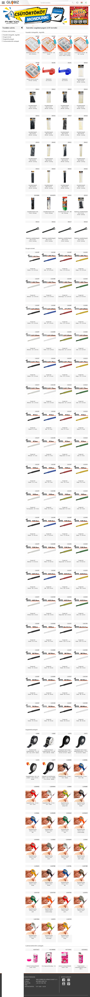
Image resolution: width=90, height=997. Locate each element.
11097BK (52, 866)
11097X (53, 919)
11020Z (85, 332)
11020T (37, 332)
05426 (86, 169)
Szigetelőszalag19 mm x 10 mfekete (81, 804)
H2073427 (36, 949)
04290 (37, 63)
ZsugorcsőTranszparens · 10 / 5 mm (33, 508)
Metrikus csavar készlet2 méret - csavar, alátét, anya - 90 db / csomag (64, 54)
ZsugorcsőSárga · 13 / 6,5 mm (81, 534)
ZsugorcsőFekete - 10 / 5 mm (32, 481)
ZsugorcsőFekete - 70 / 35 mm (32, 720)
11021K (53, 358)
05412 (53, 89)
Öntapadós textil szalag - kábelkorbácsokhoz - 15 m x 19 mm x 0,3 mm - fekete (65, 751)
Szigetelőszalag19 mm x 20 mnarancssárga (49, 910)
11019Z (85, 279)
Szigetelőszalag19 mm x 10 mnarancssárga (81, 831)
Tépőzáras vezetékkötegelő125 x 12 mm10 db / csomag (81, 213)
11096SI (53, 839)
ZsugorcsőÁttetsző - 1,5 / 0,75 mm (32, 295)
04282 (37, 36)
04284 (53, 36)
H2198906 (52, 949)
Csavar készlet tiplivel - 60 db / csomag (81, 53)
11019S (85, 252)
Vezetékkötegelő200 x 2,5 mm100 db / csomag (81, 186)
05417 (69, 116)
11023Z (85, 491)
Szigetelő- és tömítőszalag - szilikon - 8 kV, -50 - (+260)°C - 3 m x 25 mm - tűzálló (49, 778)
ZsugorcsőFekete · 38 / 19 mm (65, 667)
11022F (37, 411)
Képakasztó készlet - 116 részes (49, 53)
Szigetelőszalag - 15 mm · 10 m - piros (32, 803)
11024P (69, 517)
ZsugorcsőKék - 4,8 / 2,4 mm (48, 587)
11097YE (68, 919)
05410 (86, 63)
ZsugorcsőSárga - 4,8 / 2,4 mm (81, 587)
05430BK (36, 195)
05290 (53, 63)
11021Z (85, 385)
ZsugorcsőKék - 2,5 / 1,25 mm (48, 322)
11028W (53, 650)
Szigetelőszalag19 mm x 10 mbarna (49, 831)
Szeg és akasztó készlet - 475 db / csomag (33, 79)
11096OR (84, 813)
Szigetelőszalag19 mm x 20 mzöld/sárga (49, 937)
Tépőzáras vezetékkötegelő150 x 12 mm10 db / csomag (32, 240)
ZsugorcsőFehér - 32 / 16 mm (48, 667)
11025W (53, 597)
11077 (53, 760)
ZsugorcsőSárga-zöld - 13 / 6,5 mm (65, 561)
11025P (69, 570)
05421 (69, 142)
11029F (69, 650)
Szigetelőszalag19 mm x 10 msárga (32, 884)
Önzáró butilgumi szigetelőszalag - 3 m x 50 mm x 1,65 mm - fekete (48, 751)
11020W (53, 332)
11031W (85, 676)
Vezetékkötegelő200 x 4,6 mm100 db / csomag (81, 133)
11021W (53, 385)
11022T (37, 438)
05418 (86, 116)
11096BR (52, 813)
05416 (53, 116)
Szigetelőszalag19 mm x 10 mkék (32, 831)
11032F (37, 703)
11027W (85, 623)
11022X (69, 438)
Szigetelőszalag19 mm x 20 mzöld (32, 910)
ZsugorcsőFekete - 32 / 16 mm (32, 667)
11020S (85, 305)
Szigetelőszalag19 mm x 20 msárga (65, 937)
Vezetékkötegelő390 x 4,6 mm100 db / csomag (81, 160)
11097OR (52, 892)
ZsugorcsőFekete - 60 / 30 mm (65, 693)
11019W (53, 279)
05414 (86, 89)
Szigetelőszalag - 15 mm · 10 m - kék (81, 777)
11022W (53, 438)
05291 (69, 63)
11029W (85, 650)
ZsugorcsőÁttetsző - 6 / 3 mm (32, 455)
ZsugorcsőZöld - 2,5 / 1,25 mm (81, 348)
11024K (53, 517)
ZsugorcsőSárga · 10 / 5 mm (81, 481)
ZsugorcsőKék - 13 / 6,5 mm (49, 534)
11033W (85, 703)
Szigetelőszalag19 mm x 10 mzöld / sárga (81, 857)
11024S (85, 517)
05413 (69, 89)
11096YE (36, 866)
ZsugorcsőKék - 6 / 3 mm (48, 428)
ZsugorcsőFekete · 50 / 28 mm (32, 693)
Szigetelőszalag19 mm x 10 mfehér (65, 857)
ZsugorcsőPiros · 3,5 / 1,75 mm (65, 375)
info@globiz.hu (41, 981)
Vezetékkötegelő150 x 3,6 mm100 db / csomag (81, 107)
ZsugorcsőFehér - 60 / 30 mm (80, 693)
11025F (37, 570)
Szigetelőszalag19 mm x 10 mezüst (49, 857)
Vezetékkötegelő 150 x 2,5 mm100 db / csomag (49, 107)
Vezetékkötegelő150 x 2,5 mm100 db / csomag (65, 107)
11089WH (52, 786)
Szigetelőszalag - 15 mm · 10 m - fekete (65, 777)
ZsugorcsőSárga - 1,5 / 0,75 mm (81, 269)
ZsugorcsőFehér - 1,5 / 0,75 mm (49, 295)
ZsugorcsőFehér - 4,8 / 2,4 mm (49, 614)
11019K (53, 252)
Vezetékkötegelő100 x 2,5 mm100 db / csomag (81, 80)
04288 (69, 36)
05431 (69, 195)
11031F (69, 676)
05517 (69, 222)
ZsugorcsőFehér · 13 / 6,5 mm (48, 561)
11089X (69, 786)
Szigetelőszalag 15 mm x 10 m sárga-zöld (65, 804)
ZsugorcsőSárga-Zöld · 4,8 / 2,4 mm (65, 614)
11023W (53, 491)
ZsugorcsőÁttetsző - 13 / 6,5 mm (32, 561)
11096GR (68, 813)
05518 (86, 222)
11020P (69, 305)
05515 (37, 222)
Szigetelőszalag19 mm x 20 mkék (65, 884)
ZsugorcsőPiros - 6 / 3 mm (65, 428)
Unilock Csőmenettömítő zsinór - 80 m (33, 966)
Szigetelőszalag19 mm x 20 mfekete (49, 884)
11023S (85, 464)
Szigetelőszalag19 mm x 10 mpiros (32, 857)
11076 (37, 760)
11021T (37, 385)
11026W (53, 623)
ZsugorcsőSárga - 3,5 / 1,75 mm (81, 375)
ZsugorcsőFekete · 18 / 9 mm (32, 640)
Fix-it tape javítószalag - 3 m (49, 966)
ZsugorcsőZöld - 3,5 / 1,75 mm (81, 402)
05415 (37, 116)
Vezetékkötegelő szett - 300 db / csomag (65, 212)
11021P (69, 358)
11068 (37, 733)
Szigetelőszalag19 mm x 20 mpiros (65, 910)
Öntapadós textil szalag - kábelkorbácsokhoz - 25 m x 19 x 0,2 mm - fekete (81, 751)
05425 (69, 169)
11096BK (85, 786)
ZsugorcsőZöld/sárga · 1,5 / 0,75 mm (65, 295)
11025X (69, 597)
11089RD (36, 786)
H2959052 (85, 949)
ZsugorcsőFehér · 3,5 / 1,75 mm (49, 402)
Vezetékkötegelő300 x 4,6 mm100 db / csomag (49, 160)
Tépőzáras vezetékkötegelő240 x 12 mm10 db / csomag (65, 240)
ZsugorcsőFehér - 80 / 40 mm (80, 720)
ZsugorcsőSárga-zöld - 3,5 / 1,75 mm (64, 402)
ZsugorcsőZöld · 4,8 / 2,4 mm (80, 614)
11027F (69, 623)
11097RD (68, 892)
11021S (85, 358)
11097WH (36, 919)
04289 (86, 36)
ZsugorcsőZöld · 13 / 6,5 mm (81, 561)
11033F (69, 703)
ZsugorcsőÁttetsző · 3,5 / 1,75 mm (32, 402)
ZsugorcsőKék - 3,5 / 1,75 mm (48, 375)
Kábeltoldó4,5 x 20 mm (49, 79)
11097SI (85, 892)
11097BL (68, 866)
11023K (53, 464)
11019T (37, 279)
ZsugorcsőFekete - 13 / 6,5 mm (33, 534)
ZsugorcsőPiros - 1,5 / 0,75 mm (65, 269)
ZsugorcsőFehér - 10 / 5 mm (48, 508)
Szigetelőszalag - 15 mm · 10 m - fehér (49, 803)
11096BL (36, 813)
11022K (53, 411)
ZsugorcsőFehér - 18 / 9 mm (48, 640)
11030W (53, 676)
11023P (69, 464)
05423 (37, 169)
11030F (37, 676)
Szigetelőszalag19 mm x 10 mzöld (65, 831)
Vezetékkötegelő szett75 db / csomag (32, 212)
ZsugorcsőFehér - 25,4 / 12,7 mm (81, 640)
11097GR (36, 892)
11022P (69, 411)
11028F (37, 650)
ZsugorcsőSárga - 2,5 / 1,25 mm (81, 322)
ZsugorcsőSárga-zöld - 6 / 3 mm (65, 455)
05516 (53, 222)
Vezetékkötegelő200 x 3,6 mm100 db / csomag (49, 133)
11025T (37, 597)
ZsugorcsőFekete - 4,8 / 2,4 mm (33, 587)
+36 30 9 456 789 (41, 983)
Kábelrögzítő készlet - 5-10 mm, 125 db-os (32, 53)
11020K (53, 305)
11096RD (36, 839)
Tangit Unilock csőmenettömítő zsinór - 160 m (81, 967)
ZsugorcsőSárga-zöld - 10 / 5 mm (64, 508)
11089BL (84, 760)
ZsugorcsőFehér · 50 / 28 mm (48, 693)
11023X (69, 491)
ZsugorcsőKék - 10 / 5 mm (48, 481)
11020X (69, 332)
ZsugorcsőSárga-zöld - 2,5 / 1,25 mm (64, 348)
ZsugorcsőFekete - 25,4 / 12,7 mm (64, 640)
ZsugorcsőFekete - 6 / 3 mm (32, 428)
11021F (37, 358)
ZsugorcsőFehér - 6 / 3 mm (49, 455)
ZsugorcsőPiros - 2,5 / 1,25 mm (65, 322)
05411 (37, 89)
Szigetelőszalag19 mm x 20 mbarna (81, 884)
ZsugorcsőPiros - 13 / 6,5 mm (64, 534)
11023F (37, 464)
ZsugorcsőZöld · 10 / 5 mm (81, 508)
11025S (85, 570)
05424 (53, 169)
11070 (69, 733)
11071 (86, 733)
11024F (37, 517)
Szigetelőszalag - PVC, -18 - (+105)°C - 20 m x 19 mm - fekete (32, 778)
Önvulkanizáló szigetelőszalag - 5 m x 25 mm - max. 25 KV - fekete (32, 751)
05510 (86, 195)
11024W (53, 544)
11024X (69, 544)
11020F (37, 305)
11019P (69, 252)
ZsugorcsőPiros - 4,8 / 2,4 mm (64, 587)
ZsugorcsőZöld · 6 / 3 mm (80, 455)
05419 (37, 142)
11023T (37, 491)
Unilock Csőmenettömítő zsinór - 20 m (65, 966)
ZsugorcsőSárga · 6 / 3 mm (81, 428)
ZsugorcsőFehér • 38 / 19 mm (80, 667)
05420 (53, 142)
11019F (37, 252)
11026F (37, 623)
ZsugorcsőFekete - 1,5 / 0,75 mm (32, 269)
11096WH (68, 839)
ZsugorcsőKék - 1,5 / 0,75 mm (48, 269)
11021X (69, 385)
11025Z (85, 597)
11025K (53, 570)
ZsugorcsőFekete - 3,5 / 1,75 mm (32, 375)
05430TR (52, 195)
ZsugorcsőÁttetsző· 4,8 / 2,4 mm (32, 614)
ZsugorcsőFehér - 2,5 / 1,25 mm (49, 348)
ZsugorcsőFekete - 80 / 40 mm (65, 720)
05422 (86, 142)
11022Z (85, 438)
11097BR (85, 866)
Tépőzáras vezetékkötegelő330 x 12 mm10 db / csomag (81, 240)
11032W (53, 703)
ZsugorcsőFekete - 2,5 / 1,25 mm (32, 322)
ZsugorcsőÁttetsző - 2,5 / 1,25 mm (32, 348)
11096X (85, 839)
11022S (85, 411)
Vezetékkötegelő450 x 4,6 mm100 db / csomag (49, 186)
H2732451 (68, 949)
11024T (37, 544)
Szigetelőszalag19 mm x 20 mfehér (32, 937)
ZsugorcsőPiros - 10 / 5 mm (65, 481)
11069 (53, 733)
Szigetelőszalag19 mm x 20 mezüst (81, 910)
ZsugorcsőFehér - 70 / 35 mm (48, 720)
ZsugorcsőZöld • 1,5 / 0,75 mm (81, 295)
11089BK (68, 760)
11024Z (85, 544)
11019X (69, 279)
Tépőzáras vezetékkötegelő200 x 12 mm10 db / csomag (48, 240)
